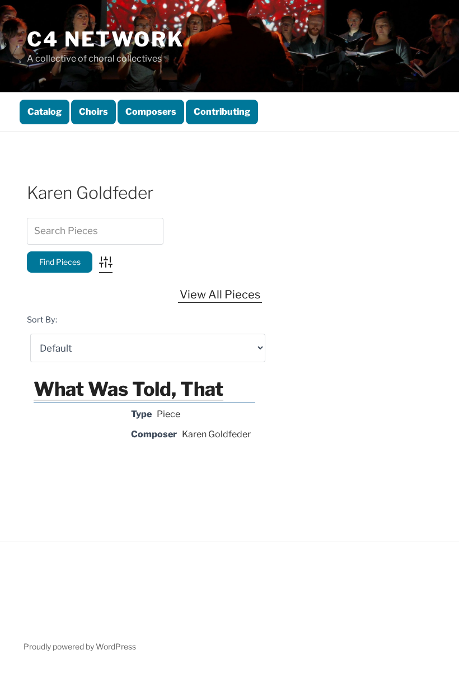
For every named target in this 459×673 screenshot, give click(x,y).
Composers (150, 111)
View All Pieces (220, 294)
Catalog (44, 111)
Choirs (93, 111)
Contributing (222, 111)
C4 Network (105, 39)
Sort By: (42, 320)
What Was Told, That (128, 388)
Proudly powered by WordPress (80, 646)
